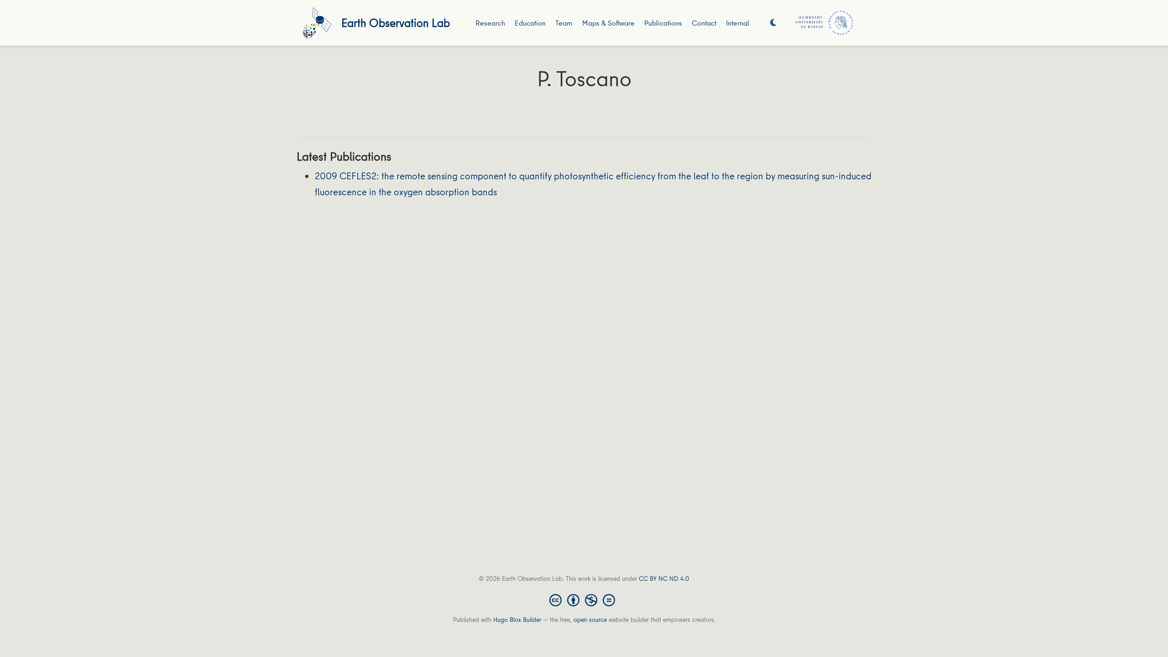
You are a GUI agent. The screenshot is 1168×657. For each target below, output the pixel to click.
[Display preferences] (773, 23)
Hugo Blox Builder (517, 619)
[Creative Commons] (584, 599)
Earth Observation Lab (395, 23)
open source (590, 619)
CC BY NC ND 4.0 (664, 578)
